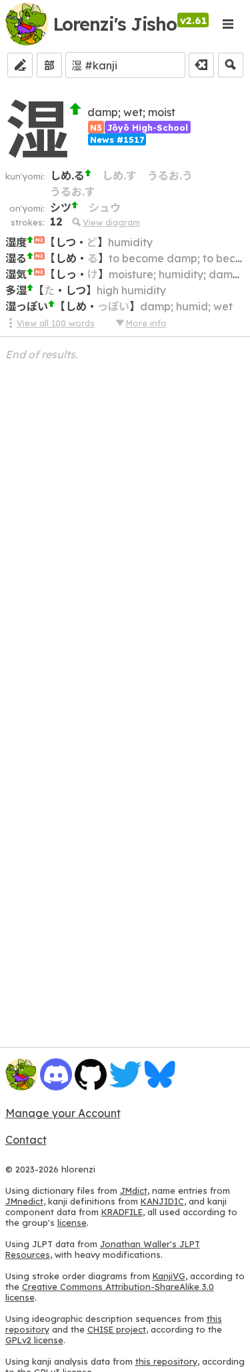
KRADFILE (122, 1212)
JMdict (133, 1190)
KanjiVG (169, 1276)
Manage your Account (63, 1113)
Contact (26, 1139)
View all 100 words (56, 323)
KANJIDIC (162, 1201)
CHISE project (116, 1329)
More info (146, 323)
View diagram (111, 222)
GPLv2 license (34, 1340)
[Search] (230, 65)
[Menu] (228, 24)
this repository (166, 1361)
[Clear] (201, 65)
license (72, 1222)
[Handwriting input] (20, 65)
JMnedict (24, 1201)
